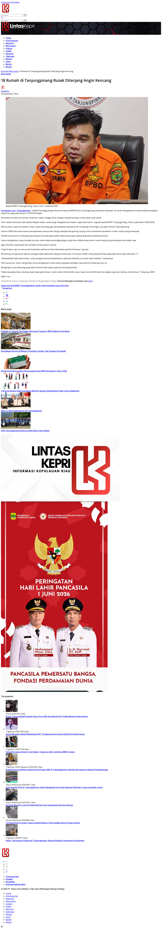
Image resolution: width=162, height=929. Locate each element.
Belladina (5, 91)
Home (8, 38)
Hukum (9, 48)
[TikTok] (7, 872)
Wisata (9, 59)
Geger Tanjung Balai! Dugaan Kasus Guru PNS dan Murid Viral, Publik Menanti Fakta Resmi (47, 716)
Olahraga (10, 56)
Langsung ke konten (10, 2)
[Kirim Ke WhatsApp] (7, 304)
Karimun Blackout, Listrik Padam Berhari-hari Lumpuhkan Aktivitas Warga (39, 805)
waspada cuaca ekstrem (58, 285)
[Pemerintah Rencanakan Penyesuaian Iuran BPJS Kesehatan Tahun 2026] (16, 368)
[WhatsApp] (7, 869)
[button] (25, 15)
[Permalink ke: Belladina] (3, 88)
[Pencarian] (2, 18)
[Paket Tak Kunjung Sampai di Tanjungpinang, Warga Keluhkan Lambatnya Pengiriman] (12, 835)
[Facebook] (7, 861)
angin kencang (7, 285)
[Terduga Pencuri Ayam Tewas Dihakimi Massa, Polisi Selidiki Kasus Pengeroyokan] (12, 817)
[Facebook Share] (7, 292)
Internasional (12, 40)
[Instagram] (7, 864)
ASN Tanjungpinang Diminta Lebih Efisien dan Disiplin (25, 430)
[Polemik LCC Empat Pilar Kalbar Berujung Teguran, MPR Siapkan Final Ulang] (16, 328)
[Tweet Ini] (7, 296)
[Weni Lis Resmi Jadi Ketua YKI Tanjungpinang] (16, 408)
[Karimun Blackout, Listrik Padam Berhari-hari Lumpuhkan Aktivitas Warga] (12, 800)
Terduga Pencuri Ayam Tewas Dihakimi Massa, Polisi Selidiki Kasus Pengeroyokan (43, 823)
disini (90, 281)
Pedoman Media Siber (16, 884)
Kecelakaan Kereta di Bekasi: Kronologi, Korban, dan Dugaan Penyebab (33, 351)
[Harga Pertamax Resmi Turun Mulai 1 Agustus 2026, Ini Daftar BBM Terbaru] (12, 746)
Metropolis (11, 46)
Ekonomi (9, 53)
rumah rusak (40, 285)
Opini (8, 61)
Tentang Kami (12, 876)
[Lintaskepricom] (21, 12)
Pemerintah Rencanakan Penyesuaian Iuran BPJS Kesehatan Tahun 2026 (34, 371)
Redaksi (9, 879)
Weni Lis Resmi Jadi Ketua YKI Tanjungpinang (21, 410)
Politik (9, 51)
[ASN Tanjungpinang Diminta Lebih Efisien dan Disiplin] (16, 428)
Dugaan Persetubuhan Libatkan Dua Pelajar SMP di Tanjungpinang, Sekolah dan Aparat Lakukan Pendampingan (57, 769)
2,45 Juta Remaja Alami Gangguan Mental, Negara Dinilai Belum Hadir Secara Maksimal (40, 391)
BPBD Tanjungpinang (24, 285)
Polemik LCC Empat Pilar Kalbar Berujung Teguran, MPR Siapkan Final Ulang (35, 331)
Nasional (10, 43)
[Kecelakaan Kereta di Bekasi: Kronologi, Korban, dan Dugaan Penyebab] (16, 348)
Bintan (9, 66)
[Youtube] (7, 866)
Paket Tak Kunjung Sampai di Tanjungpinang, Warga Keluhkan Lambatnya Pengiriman (45, 840)
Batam (9, 64)
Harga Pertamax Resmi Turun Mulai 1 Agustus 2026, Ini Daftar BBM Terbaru (40, 752)
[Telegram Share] (7, 301)
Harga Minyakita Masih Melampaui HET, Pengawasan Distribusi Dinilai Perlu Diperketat (45, 734)
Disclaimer (10, 881)
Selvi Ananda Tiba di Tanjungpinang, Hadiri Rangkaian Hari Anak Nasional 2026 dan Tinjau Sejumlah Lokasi (54, 787)
